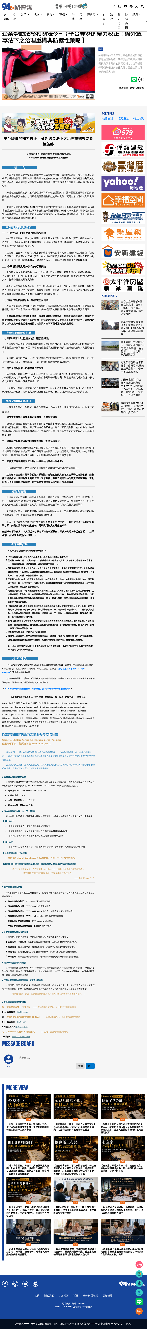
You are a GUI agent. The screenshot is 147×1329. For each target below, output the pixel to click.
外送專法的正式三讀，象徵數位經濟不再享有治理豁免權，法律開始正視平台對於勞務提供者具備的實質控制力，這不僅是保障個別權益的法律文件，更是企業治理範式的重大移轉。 (120, 63)
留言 (90, 1066)
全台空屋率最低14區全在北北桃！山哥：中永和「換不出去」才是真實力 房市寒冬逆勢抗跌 (132, 307)
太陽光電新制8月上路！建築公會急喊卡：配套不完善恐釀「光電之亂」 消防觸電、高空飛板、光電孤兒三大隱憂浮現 (132, 387)
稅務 (81, 17)
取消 (80, 1066)
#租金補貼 (139, 118)
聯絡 (76, 1295)
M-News (6, 17)
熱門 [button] (24, 14)
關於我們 (49, 1295)
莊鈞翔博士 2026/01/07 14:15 (131, 88)
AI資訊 (104, 19)
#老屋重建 (123, 118)
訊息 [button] (135, 14)
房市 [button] (49, 14)
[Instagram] (119, 6)
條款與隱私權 (90, 1295)
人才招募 (64, 1295)
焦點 (14, 17)
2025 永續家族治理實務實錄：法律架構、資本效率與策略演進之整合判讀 (38, 688)
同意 (128, 1323)
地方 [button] (36, 14)
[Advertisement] (123, 436)
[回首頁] (20, 6)
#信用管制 (107, 118)
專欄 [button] (62, 14)
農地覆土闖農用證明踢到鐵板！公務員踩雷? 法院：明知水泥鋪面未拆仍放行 (132, 408)
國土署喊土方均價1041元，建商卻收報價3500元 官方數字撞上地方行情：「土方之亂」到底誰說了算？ (132, 348)
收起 (139, 1311)
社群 (37, 1295)
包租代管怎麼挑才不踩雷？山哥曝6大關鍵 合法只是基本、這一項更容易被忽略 (133, 367)
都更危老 (119, 21)
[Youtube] (125, 6)
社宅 (73, 17)
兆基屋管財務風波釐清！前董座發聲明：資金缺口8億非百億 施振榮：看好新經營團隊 (132, 328)
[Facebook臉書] (114, 6)
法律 (111, 17)
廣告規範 (107, 1295)
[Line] (131, 6)
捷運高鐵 (126, 21)
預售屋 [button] (91, 14)
